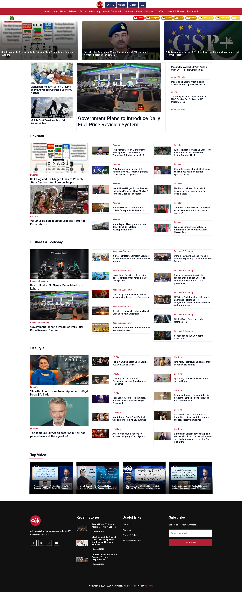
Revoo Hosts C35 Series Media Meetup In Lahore (56, 287)
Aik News (149, 586)
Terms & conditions (132, 540)
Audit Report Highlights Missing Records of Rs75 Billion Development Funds (129, 227)
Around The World (112, 11)
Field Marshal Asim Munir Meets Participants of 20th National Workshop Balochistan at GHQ (33, 53)
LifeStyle (128, 11)
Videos (133, 5)
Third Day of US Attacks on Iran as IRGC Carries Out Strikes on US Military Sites (189, 99)
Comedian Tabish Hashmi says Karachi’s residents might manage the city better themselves (191, 417)
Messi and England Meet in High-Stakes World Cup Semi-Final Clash (189, 83)
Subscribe (190, 542)
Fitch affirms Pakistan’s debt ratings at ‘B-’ (189, 320)
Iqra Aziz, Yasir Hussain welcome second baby (191, 380)
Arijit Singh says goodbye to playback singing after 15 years (128, 435)
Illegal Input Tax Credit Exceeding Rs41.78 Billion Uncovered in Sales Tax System (130, 278)
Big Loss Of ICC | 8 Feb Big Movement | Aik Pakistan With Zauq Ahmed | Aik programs (143, 487)
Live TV (110, 5)
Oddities (149, 11)
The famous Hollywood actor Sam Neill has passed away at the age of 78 (57, 434)
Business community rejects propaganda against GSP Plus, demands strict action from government (190, 279)
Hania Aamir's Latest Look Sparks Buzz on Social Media (130, 363)
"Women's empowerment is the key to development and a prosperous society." (192, 210)
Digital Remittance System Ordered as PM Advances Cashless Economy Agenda (51, 89)
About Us (127, 530)
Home (47, 11)
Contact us (128, 524)
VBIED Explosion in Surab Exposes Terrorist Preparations (57, 222)
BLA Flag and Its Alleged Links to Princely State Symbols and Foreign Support (56, 180)
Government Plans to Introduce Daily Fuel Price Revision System (56, 328)
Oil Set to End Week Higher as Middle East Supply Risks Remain (131, 312)
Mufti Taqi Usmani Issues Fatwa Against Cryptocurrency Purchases (130, 296)
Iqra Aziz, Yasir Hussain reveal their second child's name (192, 363)
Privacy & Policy (130, 535)
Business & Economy (90, 11)
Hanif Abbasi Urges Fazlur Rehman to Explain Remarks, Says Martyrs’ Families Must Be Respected (130, 191)
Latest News (59, 11)
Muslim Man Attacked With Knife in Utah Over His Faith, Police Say (200, 54)
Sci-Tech (160, 11)
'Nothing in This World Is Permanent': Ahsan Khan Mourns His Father (129, 381)
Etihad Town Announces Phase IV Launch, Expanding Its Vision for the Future (192, 259)
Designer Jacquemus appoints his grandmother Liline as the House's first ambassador (191, 398)
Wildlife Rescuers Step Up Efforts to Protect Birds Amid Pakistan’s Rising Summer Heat (193, 152)
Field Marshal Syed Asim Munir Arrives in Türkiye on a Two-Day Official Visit (190, 191)
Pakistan (73, 11)
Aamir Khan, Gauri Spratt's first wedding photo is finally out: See (129, 418)
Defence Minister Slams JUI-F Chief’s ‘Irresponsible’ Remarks (128, 209)
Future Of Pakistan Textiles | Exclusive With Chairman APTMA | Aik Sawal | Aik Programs (51, 487)
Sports (139, 11)
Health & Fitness (176, 11)
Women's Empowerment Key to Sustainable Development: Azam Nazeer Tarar (190, 230)
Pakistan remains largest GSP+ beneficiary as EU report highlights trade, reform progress (121, 53)
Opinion (121, 5)
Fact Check (192, 11)
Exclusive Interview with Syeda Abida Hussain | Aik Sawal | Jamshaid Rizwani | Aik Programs (190, 487)
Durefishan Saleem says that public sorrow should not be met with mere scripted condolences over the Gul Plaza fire (192, 437)
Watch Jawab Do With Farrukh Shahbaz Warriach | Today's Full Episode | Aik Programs (98, 487)
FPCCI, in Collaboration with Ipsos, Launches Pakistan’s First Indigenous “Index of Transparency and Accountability (192, 301)
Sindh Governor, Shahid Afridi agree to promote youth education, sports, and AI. (192, 172)
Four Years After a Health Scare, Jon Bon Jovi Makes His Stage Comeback (129, 400)
